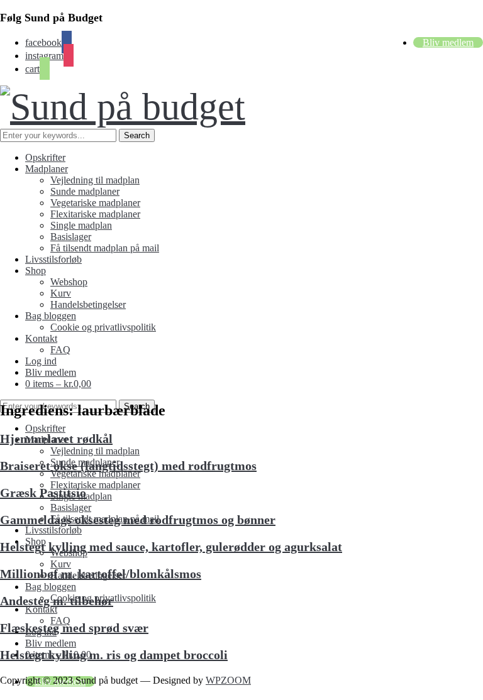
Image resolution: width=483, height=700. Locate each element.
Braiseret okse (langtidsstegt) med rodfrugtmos (128, 466)
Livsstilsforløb (53, 259)
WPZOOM (228, 680)
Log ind (41, 361)
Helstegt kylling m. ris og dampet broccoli (114, 655)
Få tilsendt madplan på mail (104, 248)
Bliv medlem (448, 42)
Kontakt (41, 338)
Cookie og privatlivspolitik (103, 327)
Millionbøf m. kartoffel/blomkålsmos (100, 574)
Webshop (68, 281)
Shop (35, 270)
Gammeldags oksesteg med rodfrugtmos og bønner (137, 520)
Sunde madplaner (84, 191)
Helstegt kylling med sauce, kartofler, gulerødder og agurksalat (171, 547)
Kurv (60, 293)
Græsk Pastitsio (43, 493)
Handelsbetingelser (88, 304)
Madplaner (46, 168)
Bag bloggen (50, 315)
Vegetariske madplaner (95, 202)
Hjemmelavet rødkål (56, 439)
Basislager (70, 236)
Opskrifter (45, 157)
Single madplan (81, 225)
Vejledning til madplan (95, 180)
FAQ (60, 349)
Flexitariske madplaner (95, 214)
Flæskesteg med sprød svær (74, 628)
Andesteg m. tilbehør (56, 601)
